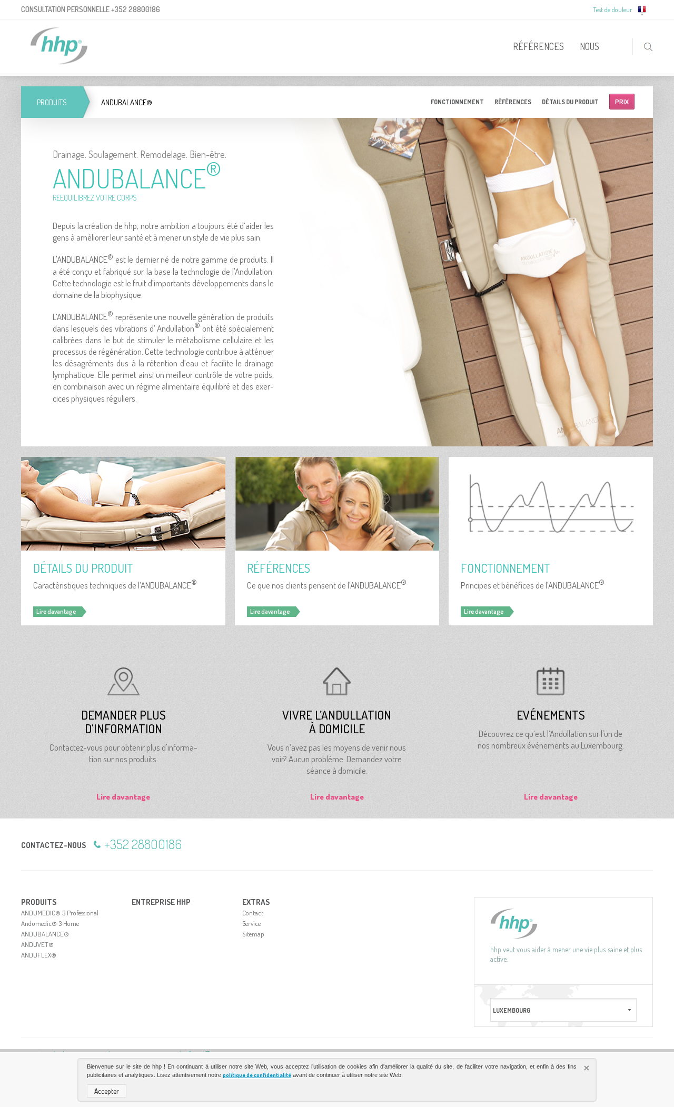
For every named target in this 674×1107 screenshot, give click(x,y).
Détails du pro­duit (570, 102)
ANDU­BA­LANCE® (45, 934)
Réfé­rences (512, 102)
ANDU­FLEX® (38, 955)
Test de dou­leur (612, 9)
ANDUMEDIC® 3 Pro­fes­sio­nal (59, 913)
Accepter (106, 1090)
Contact (252, 913)
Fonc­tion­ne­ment (457, 102)
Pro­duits (52, 102)
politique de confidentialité (257, 1075)
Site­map (253, 934)
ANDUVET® (37, 944)
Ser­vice (251, 923)
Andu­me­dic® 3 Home (50, 923)
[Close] (587, 1069)
